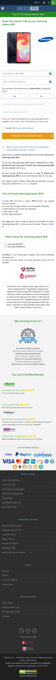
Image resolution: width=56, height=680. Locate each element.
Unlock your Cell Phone (11, 480)
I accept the (19, 128)
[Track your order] (48, 2)
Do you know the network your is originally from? (26, 89)
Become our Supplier (10, 543)
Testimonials (7, 498)
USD (36, 2)
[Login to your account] (53, 2)
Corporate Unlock (9, 534)
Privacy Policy (7, 584)
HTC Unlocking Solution (11, 612)
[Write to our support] (44, 2)
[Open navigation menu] (2, 9)
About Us (5, 571)
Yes (14, 96)
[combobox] (27, 104)
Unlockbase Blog (8, 548)
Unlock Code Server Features (13, 552)
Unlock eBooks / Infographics (13, 489)
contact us (26, 183)
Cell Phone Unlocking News (12, 493)
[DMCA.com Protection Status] (28, 672)
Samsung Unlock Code (10, 607)
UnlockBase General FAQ (11, 502)
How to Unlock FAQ (9, 507)
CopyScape (31, 666)
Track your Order (8, 484)
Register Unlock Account (11, 525)
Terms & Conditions (24, 128)
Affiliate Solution (8, 539)
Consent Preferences (28, 676)
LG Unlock (6, 616)
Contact (5, 575)
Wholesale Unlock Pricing (11, 530)
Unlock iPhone (7, 603)
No (41, 96)
